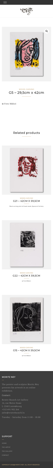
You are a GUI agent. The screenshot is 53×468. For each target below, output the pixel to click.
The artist (6, 447)
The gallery (7, 451)
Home (4, 443)
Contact (5, 455)
